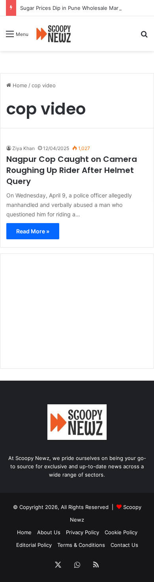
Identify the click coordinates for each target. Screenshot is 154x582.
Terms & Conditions (81, 545)
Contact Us (124, 545)
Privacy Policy (82, 532)
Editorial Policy (34, 545)
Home (19, 85)
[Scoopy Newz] (53, 33)
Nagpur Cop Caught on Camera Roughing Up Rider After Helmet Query (71, 170)
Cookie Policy (121, 532)
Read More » (32, 231)
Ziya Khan (23, 148)
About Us (48, 532)
